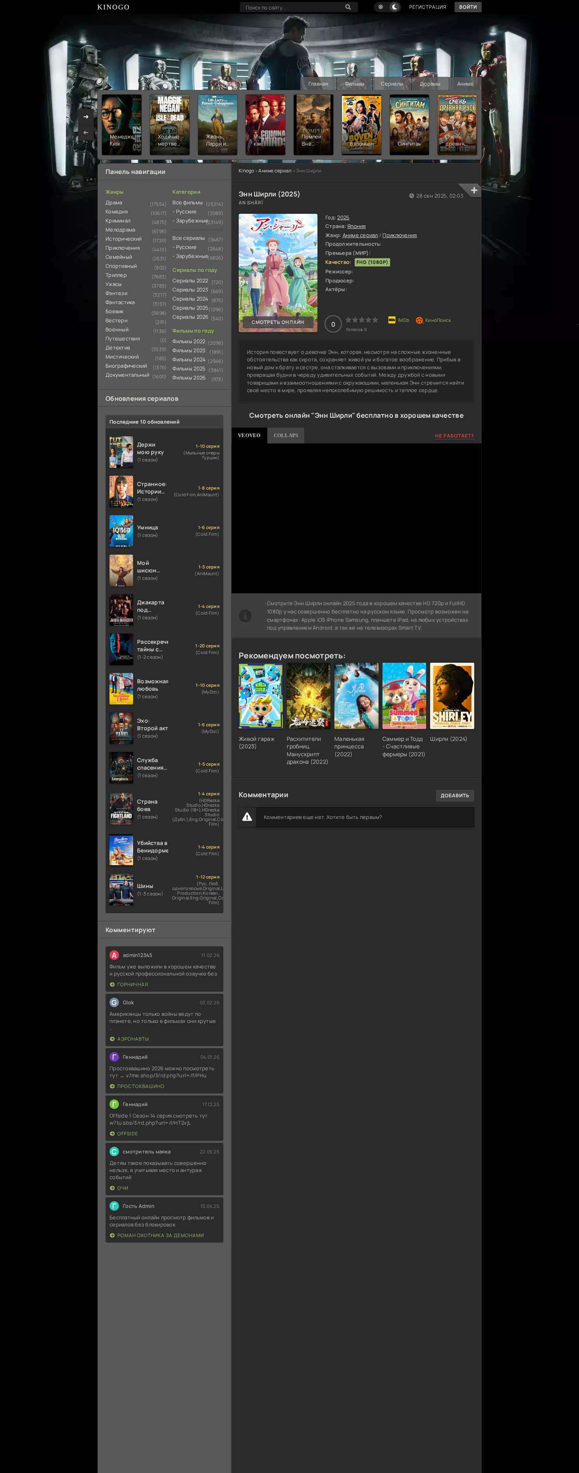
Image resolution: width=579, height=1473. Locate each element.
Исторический (123, 238)
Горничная (132, 984)
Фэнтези (116, 293)
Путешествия (123, 338)
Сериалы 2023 (190, 289)
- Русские (184, 211)
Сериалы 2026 (190, 316)
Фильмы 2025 (189, 368)
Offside (127, 1133)
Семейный (119, 256)
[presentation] (86, 132)
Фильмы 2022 (189, 341)
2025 (343, 217)
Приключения (399, 235)
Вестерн (117, 320)
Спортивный (121, 265)
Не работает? (454, 435)
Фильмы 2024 (189, 359)
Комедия (117, 211)
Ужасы (114, 284)
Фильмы (355, 83)
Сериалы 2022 (190, 280)
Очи (122, 1188)
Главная (318, 83)
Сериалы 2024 (190, 298)
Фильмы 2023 (189, 350)
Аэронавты (133, 1039)
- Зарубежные (190, 220)
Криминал (118, 220)
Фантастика (120, 302)
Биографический (126, 365)
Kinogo (246, 170)
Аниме (465, 83)
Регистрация (428, 7)
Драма (114, 202)
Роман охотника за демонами (160, 1235)
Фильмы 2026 (189, 377)
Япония (356, 226)
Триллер (116, 275)
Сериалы (392, 83)
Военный (117, 329)
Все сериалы (189, 237)
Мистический (122, 356)
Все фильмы (188, 202)
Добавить (455, 795)
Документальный (128, 374)
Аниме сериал (274, 170)
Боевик (115, 311)
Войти (468, 7)
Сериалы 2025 (190, 307)
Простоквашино (141, 1086)
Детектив (118, 347)
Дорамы (430, 83)
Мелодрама (120, 229)
